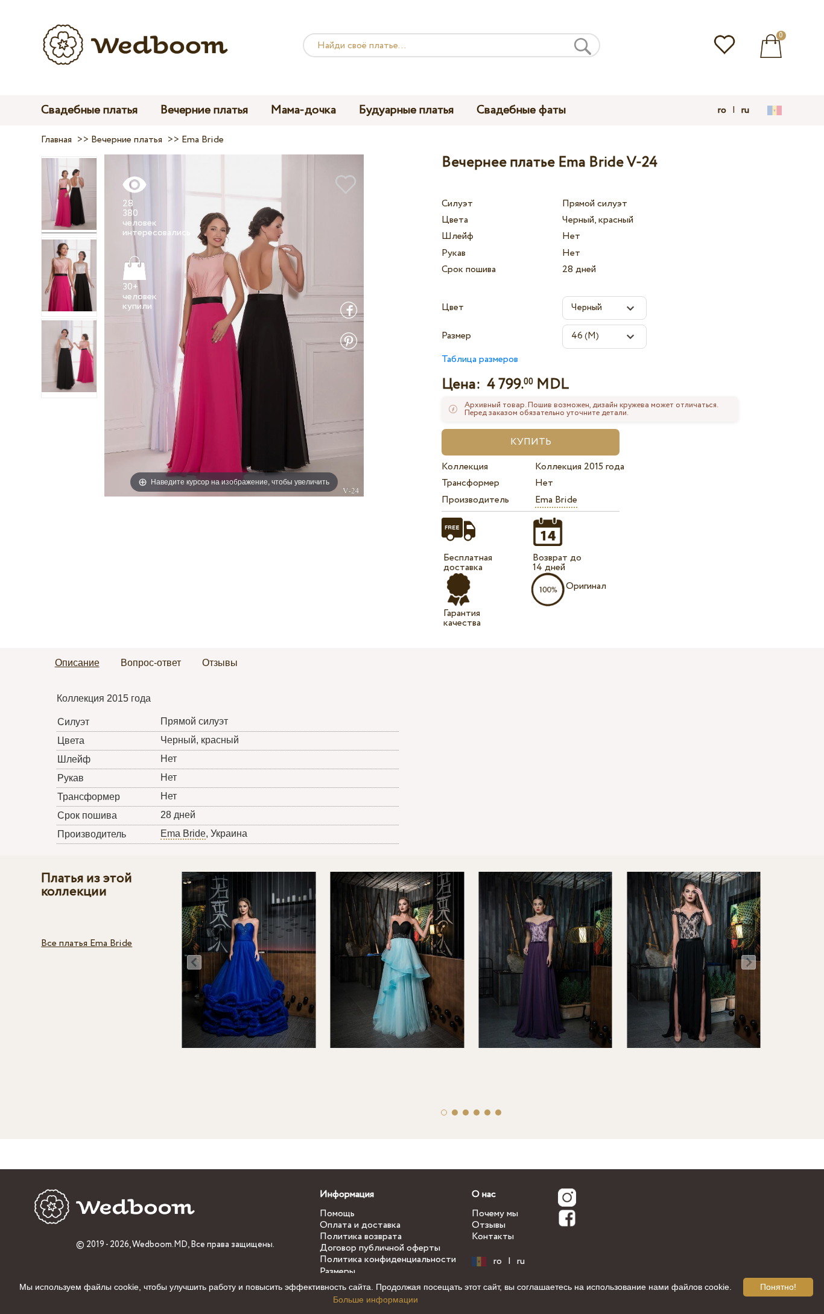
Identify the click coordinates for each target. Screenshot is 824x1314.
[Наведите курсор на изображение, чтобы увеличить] (234, 325)
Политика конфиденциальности (388, 1259)
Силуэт (457, 203)
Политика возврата (361, 1236)
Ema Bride (556, 500)
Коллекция (465, 466)
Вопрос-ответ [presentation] (151, 663)
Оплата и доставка (360, 1225)
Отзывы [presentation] (220, 663)
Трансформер (470, 483)
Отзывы (488, 1225)
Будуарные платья (406, 110)
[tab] (77, 663)
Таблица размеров (480, 359)
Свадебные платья (89, 110)
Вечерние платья (204, 110)
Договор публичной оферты (380, 1248)
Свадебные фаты (521, 110)
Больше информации (375, 1299)
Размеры (337, 1271)
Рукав (454, 253)
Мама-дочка (303, 110)
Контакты (493, 1236)
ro (722, 110)
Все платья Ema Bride (86, 943)
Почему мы (495, 1213)
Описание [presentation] (77, 663)
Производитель (475, 500)
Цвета (455, 220)
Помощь (337, 1213)
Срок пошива (469, 269)
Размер (456, 335)
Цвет (453, 307)
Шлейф (458, 236)
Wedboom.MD (160, 1245)
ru (745, 110)
